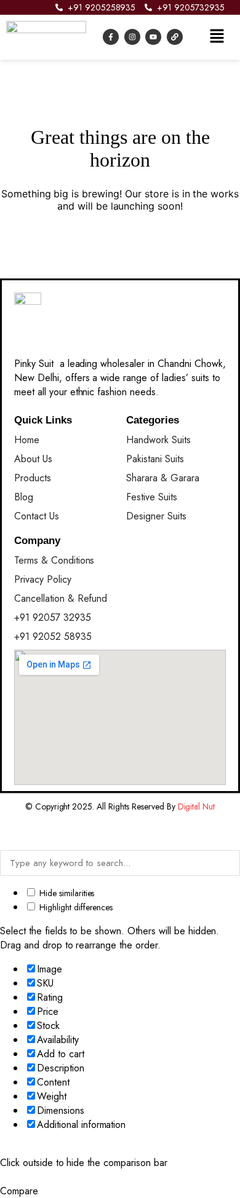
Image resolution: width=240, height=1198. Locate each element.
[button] (216, 37)
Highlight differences (75, 907)
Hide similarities (65, 893)
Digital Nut (196, 806)
